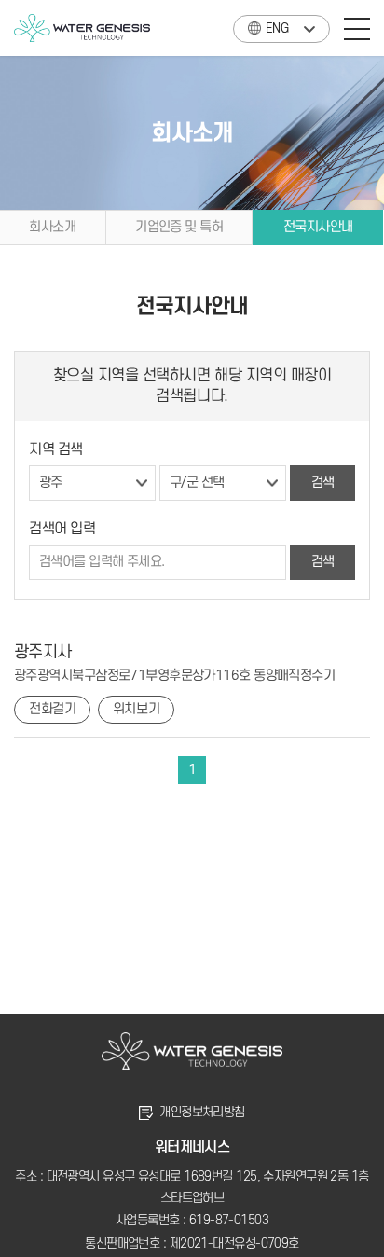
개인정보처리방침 (202, 1112)
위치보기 (136, 709)
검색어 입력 (62, 528)
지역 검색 (56, 449)
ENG (277, 28)
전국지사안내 (318, 227)
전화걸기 (52, 709)
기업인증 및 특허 (179, 227)
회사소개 (52, 227)
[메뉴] (357, 28)
